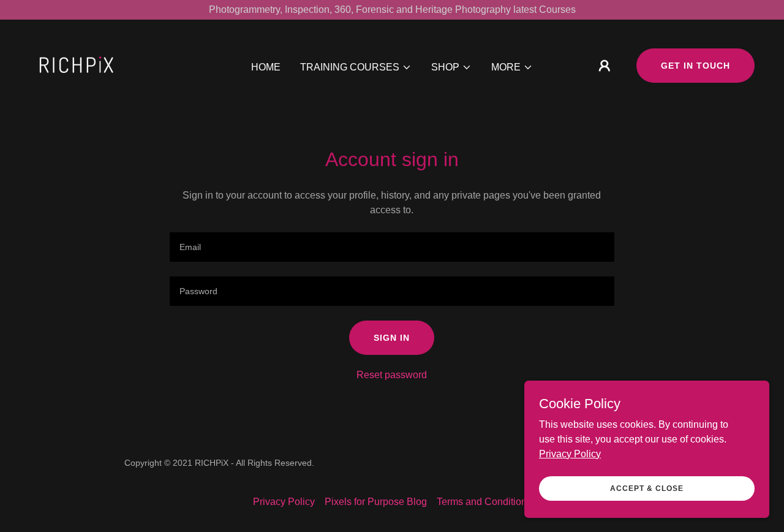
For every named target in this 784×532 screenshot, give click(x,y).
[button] (356, 67)
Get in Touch (695, 65)
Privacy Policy (570, 453)
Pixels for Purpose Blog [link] (376, 501)
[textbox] (392, 247)
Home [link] (266, 67)
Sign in (392, 338)
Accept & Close (647, 488)
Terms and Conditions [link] (484, 501)
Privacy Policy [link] (284, 501)
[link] (77, 64)
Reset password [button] (391, 375)
